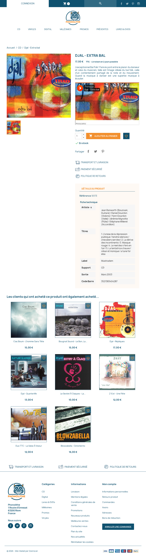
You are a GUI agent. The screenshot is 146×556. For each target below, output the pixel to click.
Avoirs (105, 507)
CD (18, 29)
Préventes (102, 29)
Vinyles (32, 29)
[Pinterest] (133, 4)
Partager (88, 151)
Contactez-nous (79, 526)
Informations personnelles (115, 491)
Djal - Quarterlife (29, 393)
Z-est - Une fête (117, 393)
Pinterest (103, 151)
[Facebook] (121, 4)
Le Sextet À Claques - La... (73, 393)
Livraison (75, 491)
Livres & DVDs (123, 29)
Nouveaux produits (80, 515)
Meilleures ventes (79, 521)
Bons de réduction (111, 518)
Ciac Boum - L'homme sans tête (28, 341)
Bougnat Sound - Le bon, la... (73, 341)
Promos (84, 29)
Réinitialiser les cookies (82, 542)
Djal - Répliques (117, 341)
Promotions (76, 510)
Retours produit (110, 497)
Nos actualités (78, 536)
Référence (85, 195)
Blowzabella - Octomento (73, 445)
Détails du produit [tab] (93, 188)
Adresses (107, 512)
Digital (48, 29)
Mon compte (109, 484)
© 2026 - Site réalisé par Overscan (22, 551)
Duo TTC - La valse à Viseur (29, 445)
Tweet (95, 151)
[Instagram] (138, 4)
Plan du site (76, 531)
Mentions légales (79, 497)
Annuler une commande (118, 526)
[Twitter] (127, 4)
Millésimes (65, 29)
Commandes (108, 502)
